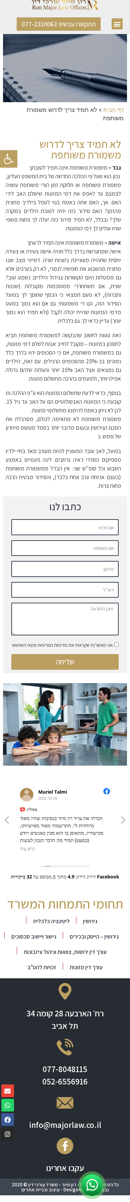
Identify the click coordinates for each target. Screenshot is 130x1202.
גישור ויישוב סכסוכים (33, 936)
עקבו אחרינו (65, 1167)
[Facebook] (7, 1119)
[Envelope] (7, 1090)
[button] (117, 23)
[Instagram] (7, 1134)
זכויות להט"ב (41, 967)
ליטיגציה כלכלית (51, 921)
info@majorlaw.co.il (65, 1124)
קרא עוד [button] (27, 849)
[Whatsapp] (7, 1105)
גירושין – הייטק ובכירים (94, 936)
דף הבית (113, 109)
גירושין (90, 921)
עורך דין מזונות (86, 967)
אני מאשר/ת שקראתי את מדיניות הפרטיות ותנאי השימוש (62, 645)
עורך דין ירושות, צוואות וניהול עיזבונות (65, 952)
